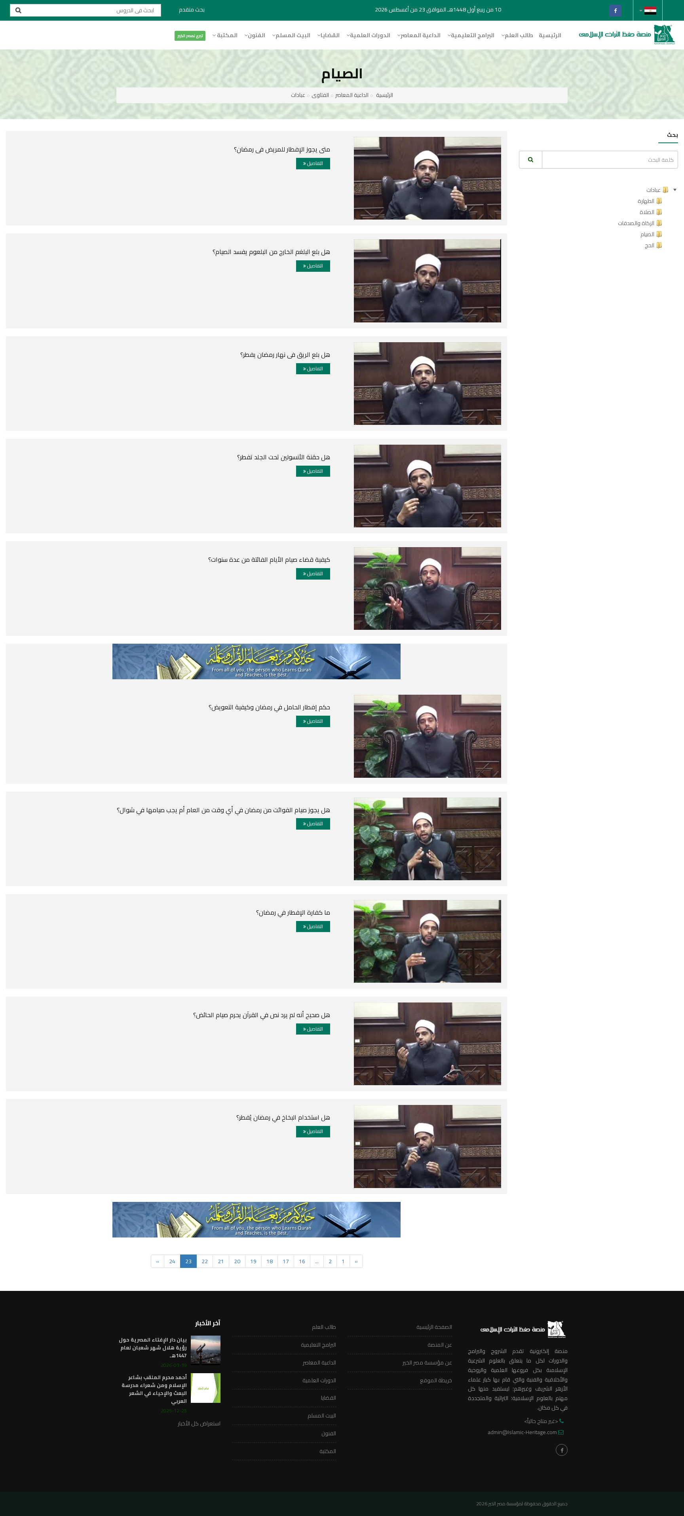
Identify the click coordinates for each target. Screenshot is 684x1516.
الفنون (256, 35)
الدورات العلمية (370, 35)
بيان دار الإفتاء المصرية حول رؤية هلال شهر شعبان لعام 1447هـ (153, 1347)
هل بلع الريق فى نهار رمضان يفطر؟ (285, 354)
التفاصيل (314, 163)
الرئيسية (550, 35)
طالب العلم (519, 35)
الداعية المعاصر (421, 35)
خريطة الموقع (436, 1380)
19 (253, 1261)
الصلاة (647, 212)
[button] (647, 10)
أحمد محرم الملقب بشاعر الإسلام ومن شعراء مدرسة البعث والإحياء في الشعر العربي (154, 1389)
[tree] (598, 217)
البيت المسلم (293, 35)
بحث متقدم (192, 9)
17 (286, 1261)
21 (221, 1261)
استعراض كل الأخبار (199, 1423)
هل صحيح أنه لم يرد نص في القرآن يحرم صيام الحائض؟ (261, 1015)
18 (269, 1261)
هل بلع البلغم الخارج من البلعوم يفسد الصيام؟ (271, 252)
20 (237, 1261)
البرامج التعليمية (472, 35)
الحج (649, 245)
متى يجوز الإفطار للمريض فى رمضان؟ (282, 149)
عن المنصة (440, 1345)
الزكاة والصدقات (636, 223)
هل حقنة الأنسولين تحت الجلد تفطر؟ (283, 457)
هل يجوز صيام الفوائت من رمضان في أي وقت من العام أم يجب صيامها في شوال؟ (223, 810)
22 (204, 1261)
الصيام (647, 234)
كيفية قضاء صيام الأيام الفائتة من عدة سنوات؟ (269, 559)
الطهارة (646, 201)
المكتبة (227, 35)
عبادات (298, 95)
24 (172, 1261)
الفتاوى (320, 95)
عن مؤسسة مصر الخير (427, 1362)
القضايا (330, 35)
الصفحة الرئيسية (434, 1327)
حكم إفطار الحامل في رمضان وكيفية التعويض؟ (269, 707)
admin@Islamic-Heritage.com (522, 1432)
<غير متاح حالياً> (541, 1421)
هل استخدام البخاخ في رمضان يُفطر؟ (283, 1117)
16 (302, 1261)
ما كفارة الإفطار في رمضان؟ (293, 912)
